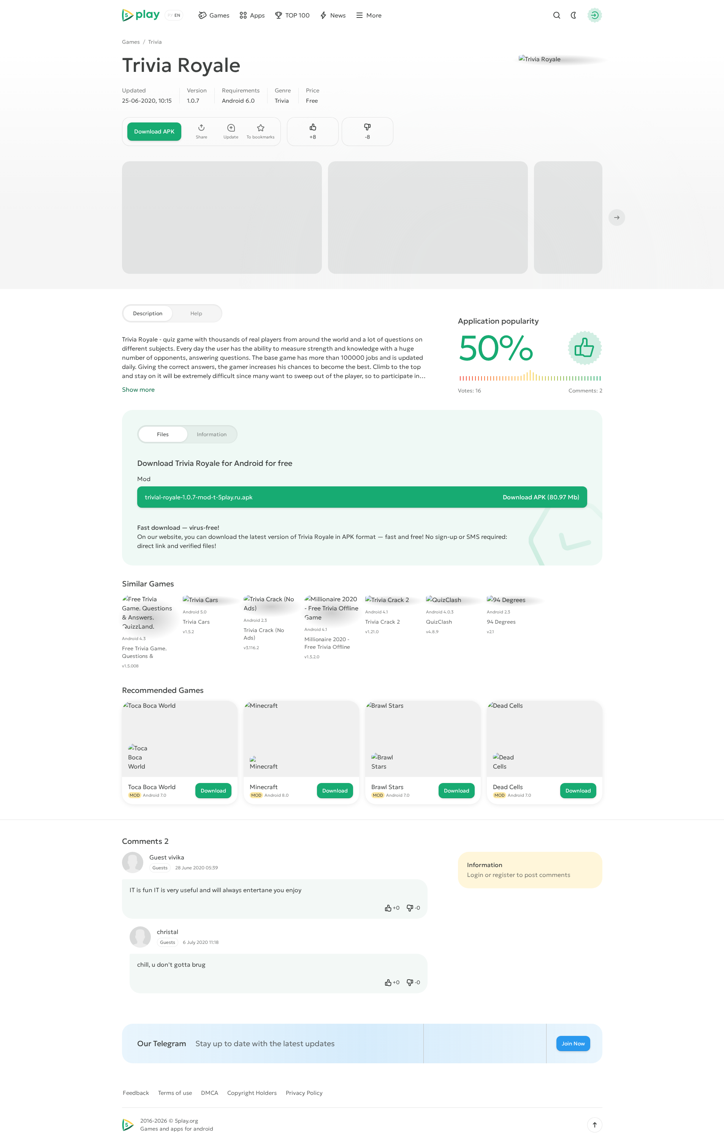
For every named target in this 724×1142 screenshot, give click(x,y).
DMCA (209, 1092)
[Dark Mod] (573, 15)
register (504, 874)
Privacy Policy (304, 1092)
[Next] (616, 217)
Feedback (136, 1092)
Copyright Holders (252, 1092)
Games (131, 41)
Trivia (155, 41)
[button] (594, 1124)
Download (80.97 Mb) (541, 497)
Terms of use (175, 1092)
